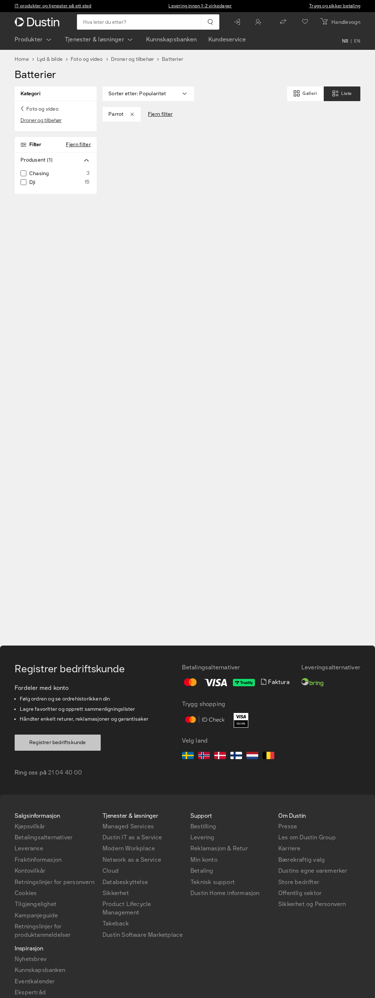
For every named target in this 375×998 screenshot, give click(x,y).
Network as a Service (132, 859)
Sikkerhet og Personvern (312, 904)
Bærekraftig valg (301, 859)
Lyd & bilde (50, 59)
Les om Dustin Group (307, 837)
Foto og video (87, 59)
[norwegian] (204, 757)
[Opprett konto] (260, 22)
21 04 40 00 (65, 772)
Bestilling (203, 826)
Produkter (29, 39)
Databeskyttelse (125, 882)
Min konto (204, 859)
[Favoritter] (305, 22)
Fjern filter (78, 144)
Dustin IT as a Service (132, 837)
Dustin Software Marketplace (143, 934)
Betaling (202, 870)
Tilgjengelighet (35, 904)
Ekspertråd (30, 992)
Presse (287, 826)
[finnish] (236, 757)
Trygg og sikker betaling (334, 5)
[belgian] (268, 757)
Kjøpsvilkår (30, 826)
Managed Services (128, 826)
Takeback (116, 923)
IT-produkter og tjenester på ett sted (53, 5)
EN (357, 41)
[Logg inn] (239, 22)
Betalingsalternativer (44, 837)
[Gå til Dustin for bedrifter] (38, 22)
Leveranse (29, 848)
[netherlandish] (252, 757)
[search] (210, 22)
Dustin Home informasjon (225, 893)
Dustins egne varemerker (313, 870)
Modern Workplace (129, 848)
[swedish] (188, 757)
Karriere (289, 848)
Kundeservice (227, 39)
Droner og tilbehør (132, 59)
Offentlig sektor (300, 893)
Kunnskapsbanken (171, 39)
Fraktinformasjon (38, 859)
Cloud (111, 870)
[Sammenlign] (283, 22)
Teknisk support (212, 882)
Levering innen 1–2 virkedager (200, 5)
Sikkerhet (116, 893)
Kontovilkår (30, 870)
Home (22, 59)
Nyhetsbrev (31, 959)
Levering (202, 837)
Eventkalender (35, 981)
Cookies (26, 893)
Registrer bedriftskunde (57, 742)
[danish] (220, 757)
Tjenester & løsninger (94, 39)
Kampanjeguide (36, 915)
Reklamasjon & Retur (219, 848)
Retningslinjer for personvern (54, 882)
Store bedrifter (298, 882)
